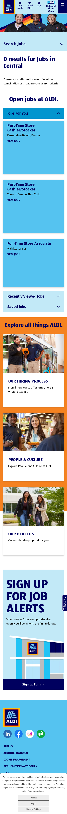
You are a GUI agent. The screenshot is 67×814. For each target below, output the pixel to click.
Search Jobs (14, 44)
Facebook (18, 734)
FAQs (39, 6)
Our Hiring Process (28, 381)
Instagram (30, 734)
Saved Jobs (30, 7)
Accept (34, 797)
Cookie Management (16, 759)
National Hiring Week (51, 8)
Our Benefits (21, 534)
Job (20, 7)
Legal (7, 773)
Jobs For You (17, 113)
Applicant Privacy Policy (20, 766)
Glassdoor (41, 734)
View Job (13, 141)
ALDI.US (8, 746)
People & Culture (25, 460)
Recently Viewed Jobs (25, 296)
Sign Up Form (31, 684)
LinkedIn (7, 734)
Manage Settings (33, 809)
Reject (33, 803)
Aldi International (15, 753)
